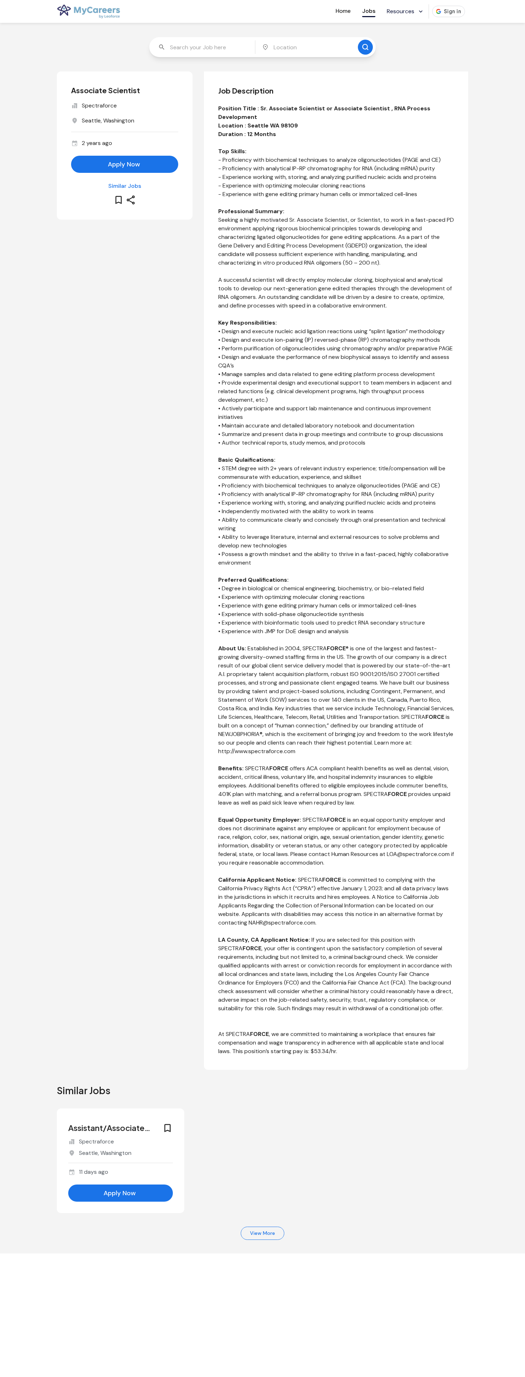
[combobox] (203, 47)
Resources (400, 11)
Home (343, 11)
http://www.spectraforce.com (256, 751)
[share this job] (130, 200)
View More (262, 1233)
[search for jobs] (365, 47)
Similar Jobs (124, 186)
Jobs (368, 11)
